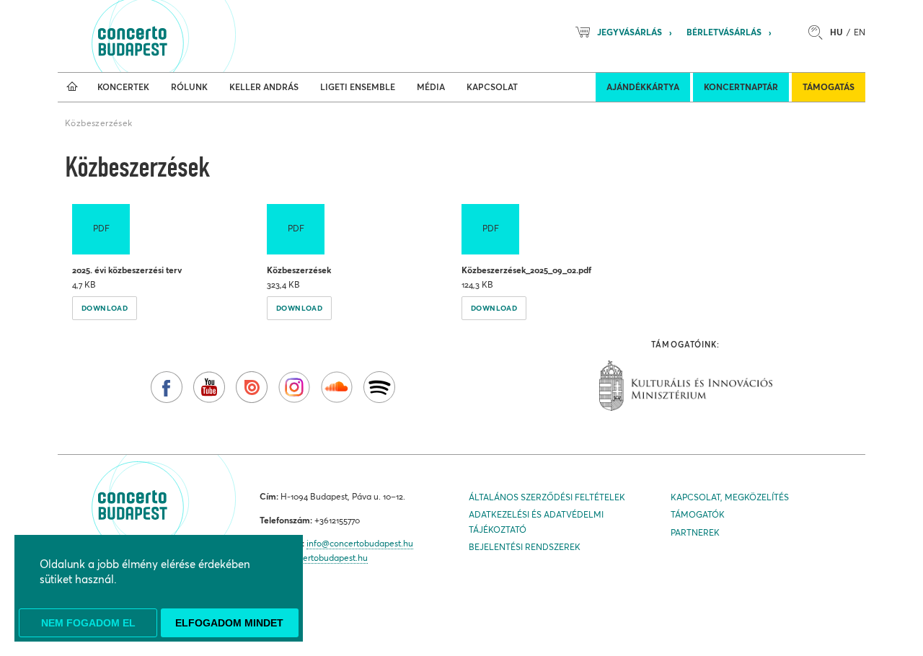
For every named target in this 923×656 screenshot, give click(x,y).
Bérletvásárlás (723, 32)
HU (836, 32)
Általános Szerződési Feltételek (547, 497)
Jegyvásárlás (629, 32)
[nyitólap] (72, 87)
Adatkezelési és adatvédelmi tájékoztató (536, 521)
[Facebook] (166, 387)
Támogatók (698, 514)
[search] (819, 32)
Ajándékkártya (642, 86)
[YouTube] (209, 387)
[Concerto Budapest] (182, 36)
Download (104, 307)
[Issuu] (252, 387)
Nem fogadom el (88, 623)
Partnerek (695, 532)
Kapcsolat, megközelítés (730, 497)
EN (859, 32)
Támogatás (828, 86)
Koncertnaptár (741, 86)
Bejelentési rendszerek (524, 546)
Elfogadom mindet (229, 623)
